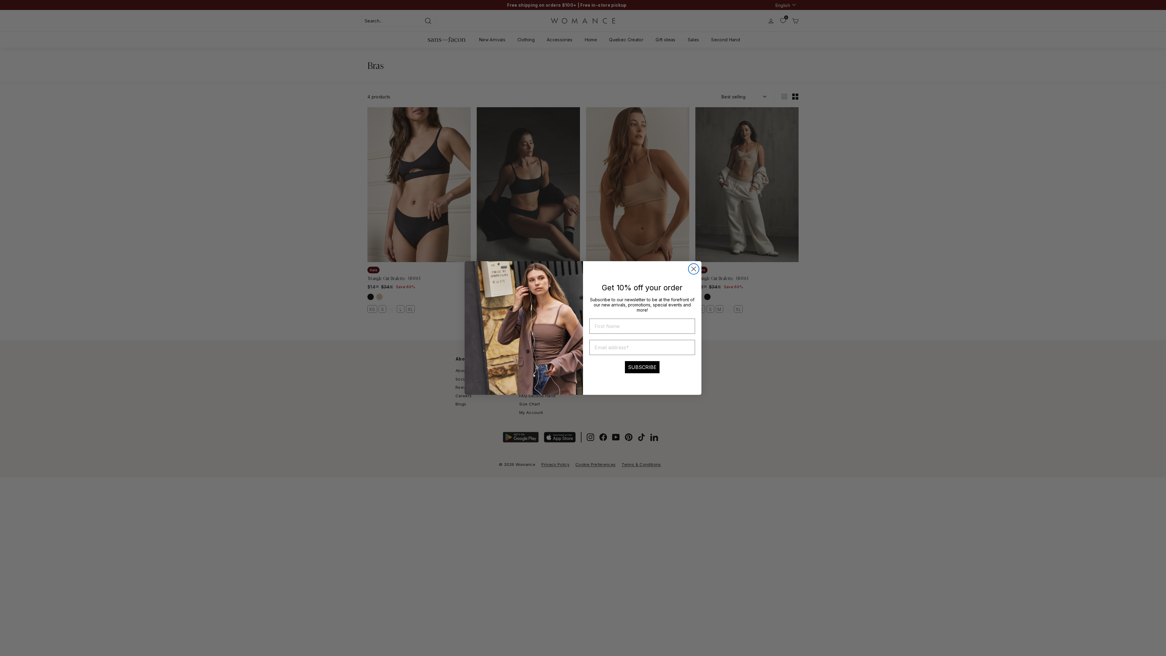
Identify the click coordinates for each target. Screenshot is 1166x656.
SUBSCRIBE (642, 367)
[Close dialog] (693, 269)
